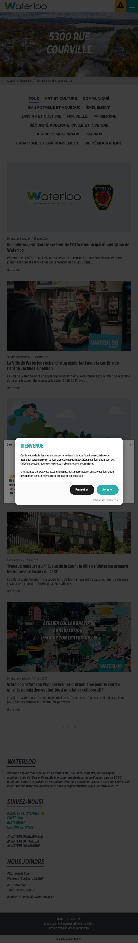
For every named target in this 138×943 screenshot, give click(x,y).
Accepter (107, 489)
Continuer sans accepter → (105, 500)
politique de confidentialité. (70, 476)
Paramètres (82, 489)
